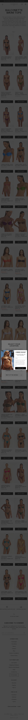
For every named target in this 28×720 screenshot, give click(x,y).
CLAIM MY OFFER (20, 368)
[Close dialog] (26, 351)
